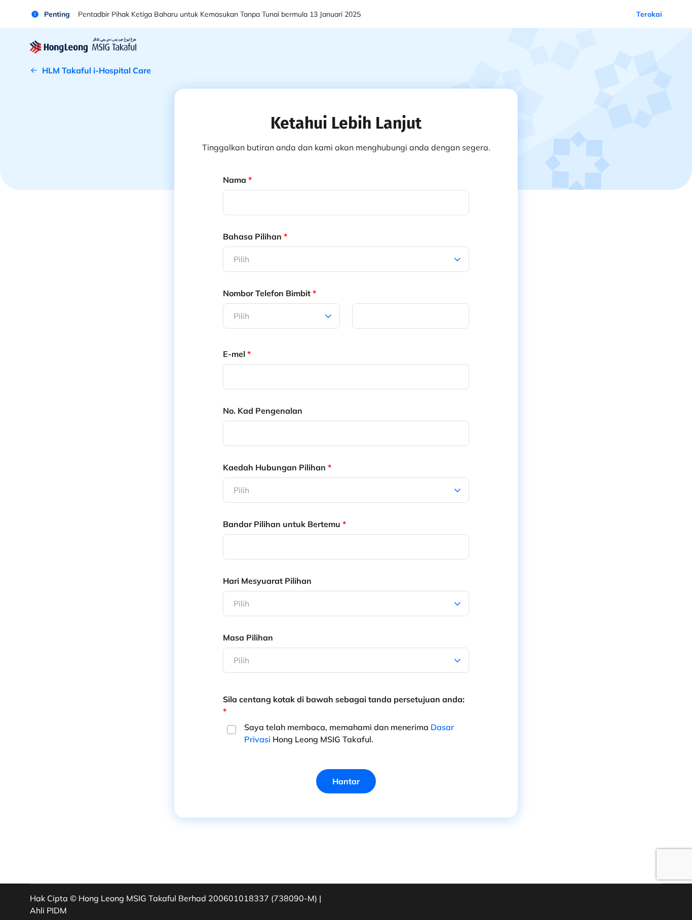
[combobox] (235, 316)
